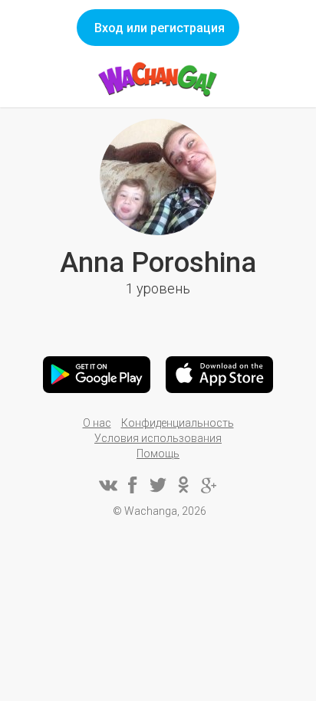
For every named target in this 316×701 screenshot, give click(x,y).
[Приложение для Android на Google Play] (96, 374)
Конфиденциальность (177, 423)
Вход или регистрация (159, 28)
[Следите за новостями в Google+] (208, 485)
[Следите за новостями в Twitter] (158, 485)
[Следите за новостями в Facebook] (132, 485)
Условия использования (158, 438)
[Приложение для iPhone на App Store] (219, 374)
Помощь (158, 453)
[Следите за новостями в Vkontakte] (107, 485)
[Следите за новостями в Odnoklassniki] (183, 485)
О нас (97, 423)
